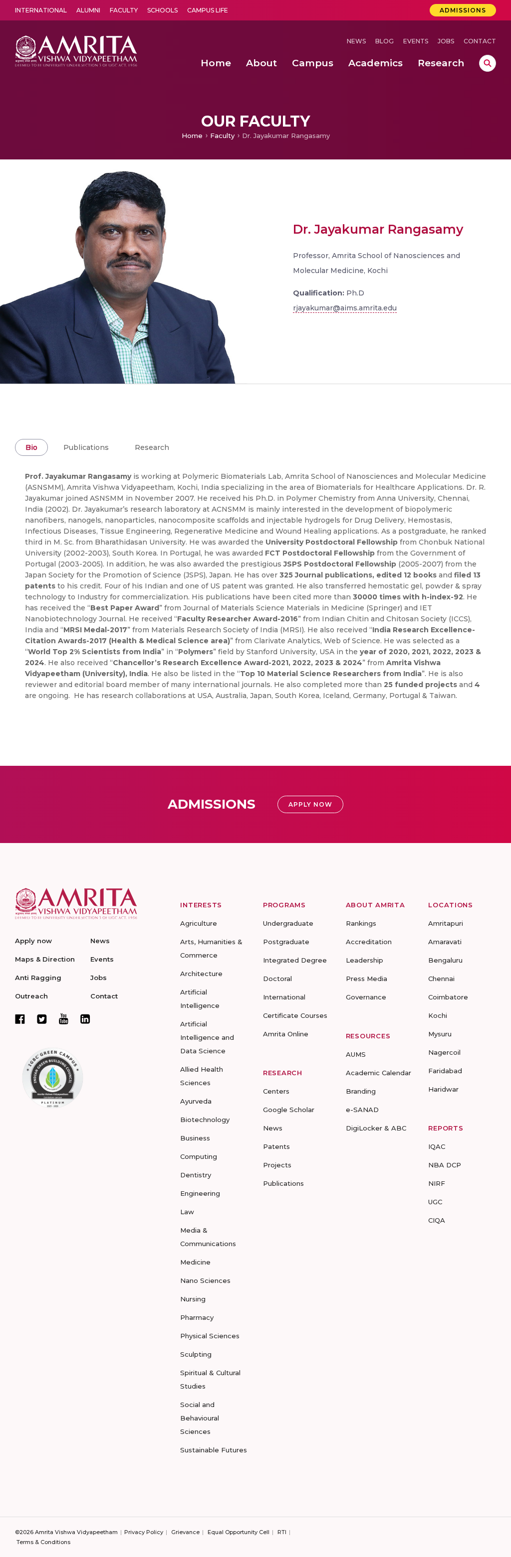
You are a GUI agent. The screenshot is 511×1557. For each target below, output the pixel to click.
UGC (435, 1202)
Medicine (195, 1262)
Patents (276, 1146)
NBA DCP (444, 1165)
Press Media (366, 979)
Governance (366, 997)
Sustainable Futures (213, 1450)
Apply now (33, 941)
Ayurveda (196, 1101)
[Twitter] (42, 1019)
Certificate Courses (295, 1015)
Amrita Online (285, 1034)
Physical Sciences (210, 1336)
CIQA (436, 1220)
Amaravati (445, 942)
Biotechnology (205, 1120)
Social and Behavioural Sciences (199, 1418)
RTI (281, 1532)
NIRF (436, 1183)
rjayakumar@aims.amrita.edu (345, 307)
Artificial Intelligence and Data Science (207, 1037)
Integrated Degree (295, 960)
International (41, 10)
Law (187, 1212)
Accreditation (369, 942)
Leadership (364, 960)
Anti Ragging (38, 978)
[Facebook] (20, 1019)
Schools (162, 10)
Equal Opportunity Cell (238, 1532)
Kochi (437, 1015)
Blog (384, 41)
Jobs (446, 41)
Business (195, 1138)
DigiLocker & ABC (376, 1128)
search (487, 63)
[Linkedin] (85, 1019)
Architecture (201, 974)
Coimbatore (448, 997)
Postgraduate (286, 942)
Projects (277, 1165)
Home (192, 136)
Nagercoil (444, 1052)
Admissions (463, 10)
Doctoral (277, 979)
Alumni (88, 10)
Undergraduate (288, 923)
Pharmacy (197, 1317)
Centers (276, 1091)
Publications (86, 447)
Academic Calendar (378, 1073)
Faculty (124, 10)
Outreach (31, 996)
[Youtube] (63, 1018)
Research (152, 447)
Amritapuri (445, 923)
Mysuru (440, 1034)
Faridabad (445, 1071)
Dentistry (195, 1175)
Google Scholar (288, 1110)
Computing (198, 1156)
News (356, 41)
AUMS (356, 1054)
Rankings (361, 923)
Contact (480, 41)
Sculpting (196, 1354)
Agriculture (198, 923)
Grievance (185, 1532)
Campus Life (207, 10)
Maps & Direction (45, 959)
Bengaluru (445, 960)
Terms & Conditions (43, 1542)
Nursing (193, 1299)
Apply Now (310, 804)
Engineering (200, 1193)
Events (415, 41)
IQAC (436, 1146)
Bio (31, 447)
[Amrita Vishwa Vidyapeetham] (76, 50)
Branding (361, 1091)
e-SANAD (362, 1110)
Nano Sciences (205, 1280)
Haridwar (443, 1089)
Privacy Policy (143, 1532)
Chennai (441, 979)
